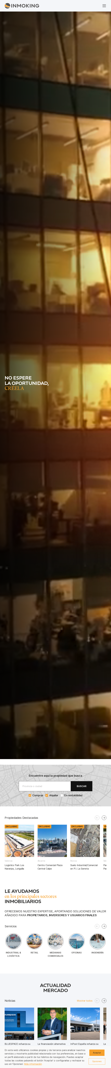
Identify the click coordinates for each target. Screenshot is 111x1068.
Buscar (81, 786)
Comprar (37, 795)
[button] (104, 817)
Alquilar (53, 795)
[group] (19, 847)
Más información (33, 1064)
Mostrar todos (84, 1000)
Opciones (97, 1061)
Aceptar (97, 1052)
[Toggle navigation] (104, 6)
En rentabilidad (73, 795)
